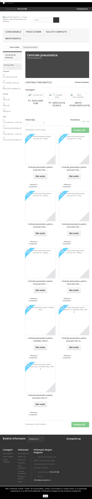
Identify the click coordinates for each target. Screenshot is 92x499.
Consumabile (13, 31)
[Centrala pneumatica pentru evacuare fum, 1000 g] (40, 206)
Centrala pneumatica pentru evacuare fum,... (40, 168)
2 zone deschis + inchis (12, 134)
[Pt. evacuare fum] (35, 95)
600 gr (6, 105)
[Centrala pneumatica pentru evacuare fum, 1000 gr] (40, 263)
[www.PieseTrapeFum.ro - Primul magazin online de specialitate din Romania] (16, 20)
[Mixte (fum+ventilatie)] (78, 96)
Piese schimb (33, 31)
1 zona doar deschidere (12, 128)
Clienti (20, 482)
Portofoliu (21, 463)
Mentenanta (13, 38)
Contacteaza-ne (82, 9)
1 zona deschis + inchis (12, 122)
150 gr (6, 100)
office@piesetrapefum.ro (42, 480)
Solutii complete (56, 31)
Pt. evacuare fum (10, 77)
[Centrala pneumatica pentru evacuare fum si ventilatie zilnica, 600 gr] (74, 320)
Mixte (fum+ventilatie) (11, 89)
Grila (83, 121)
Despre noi (22, 457)
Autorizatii (22, 460)
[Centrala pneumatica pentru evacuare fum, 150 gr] (40, 149)
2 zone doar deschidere (12, 140)
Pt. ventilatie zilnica (11, 83)
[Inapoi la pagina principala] (5, 47)
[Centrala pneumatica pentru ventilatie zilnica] (40, 320)
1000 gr (6, 111)
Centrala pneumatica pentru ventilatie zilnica (40, 339)
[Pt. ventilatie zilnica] (57, 96)
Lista (87, 121)
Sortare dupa (30, 120)
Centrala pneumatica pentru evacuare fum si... (74, 339)
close (45, 496)
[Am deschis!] (46, 4)
